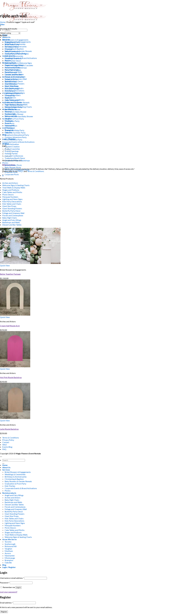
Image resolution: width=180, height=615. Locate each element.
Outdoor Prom (11, 125)
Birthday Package (12, 88)
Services (6, 470)
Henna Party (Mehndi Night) (17, 54)
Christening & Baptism (14, 49)
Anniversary (10, 91)
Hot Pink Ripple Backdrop (11, 377)
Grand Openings (12, 151)
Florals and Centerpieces (12, 215)
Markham (9, 551)
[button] (2, 24)
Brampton (9, 560)
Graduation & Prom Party (13, 119)
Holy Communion (12, 100)
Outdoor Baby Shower (14, 114)
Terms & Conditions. (35, 171)
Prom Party (9, 123)
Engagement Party (12, 42)
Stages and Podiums (10, 190)
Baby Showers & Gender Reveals (16, 102)
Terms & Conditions (10, 437)
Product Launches (12, 149)
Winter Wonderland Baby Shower (19, 116)
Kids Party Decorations (12, 201)
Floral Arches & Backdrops (16, 67)
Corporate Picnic (12, 174)
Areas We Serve (9, 539)
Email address (6, 602)
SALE (4, 444)
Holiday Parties (11, 153)
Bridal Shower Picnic (13, 165)
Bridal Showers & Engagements (15, 40)
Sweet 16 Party (11, 79)
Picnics (5, 163)
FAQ (4, 449)
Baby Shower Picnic (13, 167)
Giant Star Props (9, 206)
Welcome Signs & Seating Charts (16, 185)
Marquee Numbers (10, 197)
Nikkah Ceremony (12, 51)
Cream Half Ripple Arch (10, 326)
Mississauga (10, 558)
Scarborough (10, 544)
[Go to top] (1, 456)
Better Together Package (10, 274)
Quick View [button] (5, 265)
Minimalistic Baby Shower (15, 112)
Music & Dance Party (13, 139)
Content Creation (12, 146)
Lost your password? (8, 592)
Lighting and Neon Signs (12, 199)
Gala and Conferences (14, 156)
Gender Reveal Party (13, 107)
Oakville (8, 562)
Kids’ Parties (7, 128)
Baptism (8, 98)
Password (4, 582)
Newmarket (10, 555)
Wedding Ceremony (13, 58)
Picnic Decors (8, 194)
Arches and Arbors (10, 183)
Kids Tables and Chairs (11, 204)
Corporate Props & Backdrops (17, 160)
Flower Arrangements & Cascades (19, 65)
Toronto (8, 541)
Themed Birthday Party (14, 130)
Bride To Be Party (12, 44)
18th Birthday (10, 81)
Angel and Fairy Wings (11, 220)
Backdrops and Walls (11, 222)
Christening (10, 95)
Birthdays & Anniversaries (13, 77)
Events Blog (7, 447)
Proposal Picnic (11, 172)
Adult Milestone (11, 86)
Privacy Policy (8, 440)
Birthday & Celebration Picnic (17, 170)
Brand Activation (12, 144)
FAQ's (20, 171)
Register (4, 612)
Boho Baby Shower (13, 109)
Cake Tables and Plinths (12, 192)
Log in (18, 587)
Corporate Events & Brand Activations (18, 142)
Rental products (9, 493)
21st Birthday (10, 84)
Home (2, 22)
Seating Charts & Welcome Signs (18, 63)
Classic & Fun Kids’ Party (15, 132)
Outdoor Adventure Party (16, 137)
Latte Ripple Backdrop (9, 429)
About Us (6, 37)
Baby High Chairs (9, 218)
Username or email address (12, 578)
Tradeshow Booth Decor (15, 158)
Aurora (8, 553)
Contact (5, 442)
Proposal (8, 49)
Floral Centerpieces (13, 70)
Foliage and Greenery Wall (13, 213)
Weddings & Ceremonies (12, 56)
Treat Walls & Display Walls (13, 187)
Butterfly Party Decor (11, 211)
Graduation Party (12, 121)
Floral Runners (11, 72)
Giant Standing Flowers (12, 208)
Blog (4, 135)
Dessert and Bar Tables (11, 225)
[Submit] (3, 463)
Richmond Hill (11, 546)
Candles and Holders (13, 74)
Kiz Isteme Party (11, 47)
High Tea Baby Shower (14, 105)
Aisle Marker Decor (13, 60)
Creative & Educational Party (17, 135)
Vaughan (8, 548)
